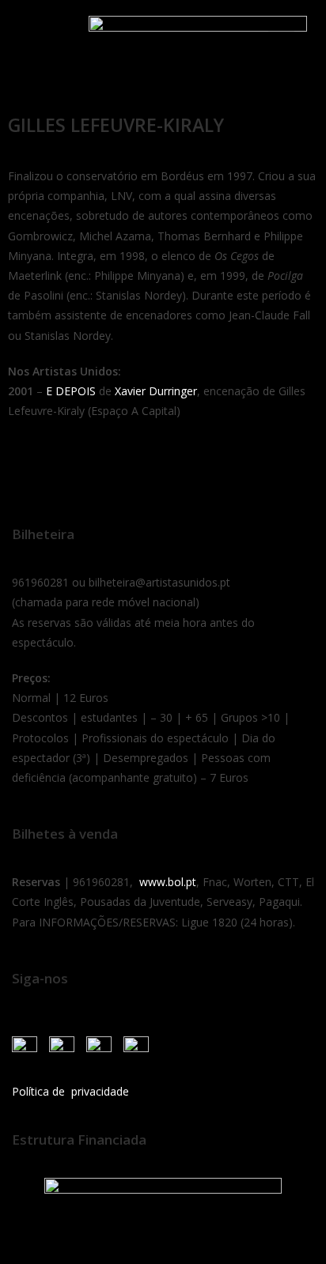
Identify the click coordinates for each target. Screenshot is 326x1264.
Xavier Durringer (156, 390)
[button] (31, 33)
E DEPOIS (71, 390)
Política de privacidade (70, 1091)
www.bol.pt (167, 881)
